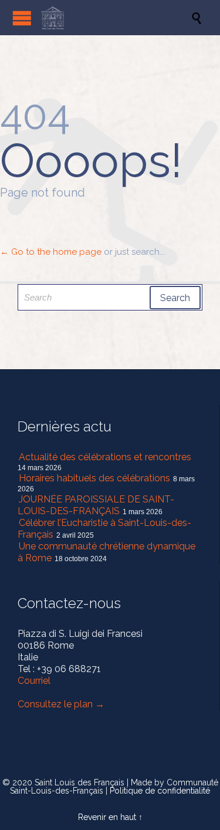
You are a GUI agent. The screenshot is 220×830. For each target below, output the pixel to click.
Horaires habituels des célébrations (94, 478)
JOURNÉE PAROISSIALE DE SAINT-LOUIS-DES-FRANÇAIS (96, 505)
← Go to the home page (50, 252)
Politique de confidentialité (160, 790)
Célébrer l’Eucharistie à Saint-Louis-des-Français (104, 528)
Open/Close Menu (22, 18)
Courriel (34, 680)
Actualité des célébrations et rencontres (105, 457)
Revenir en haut (107, 817)
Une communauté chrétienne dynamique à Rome (106, 552)
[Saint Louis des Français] (116, 17)
